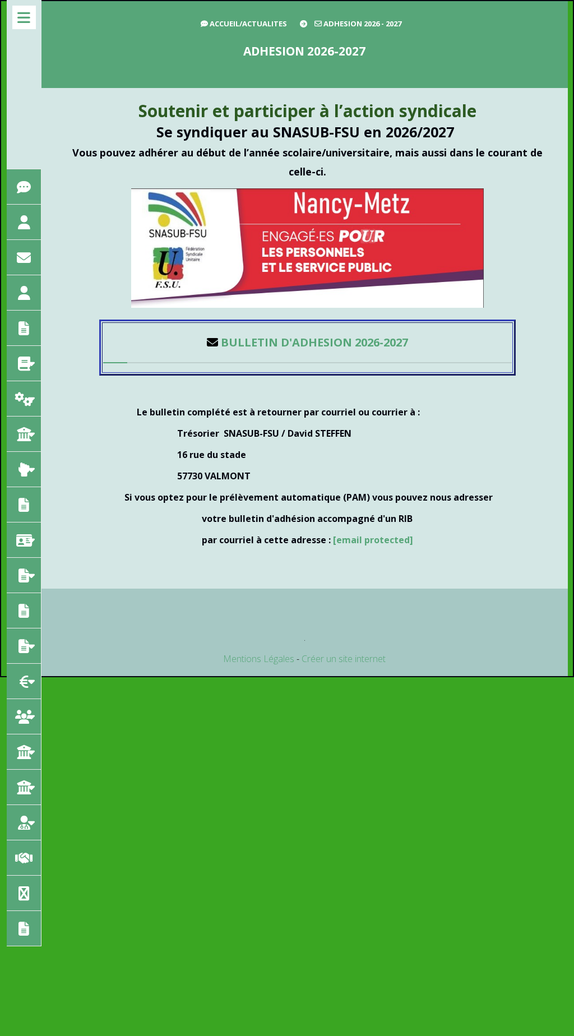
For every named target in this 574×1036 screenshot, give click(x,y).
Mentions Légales (258, 659)
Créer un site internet (344, 659)
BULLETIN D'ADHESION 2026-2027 (314, 342)
